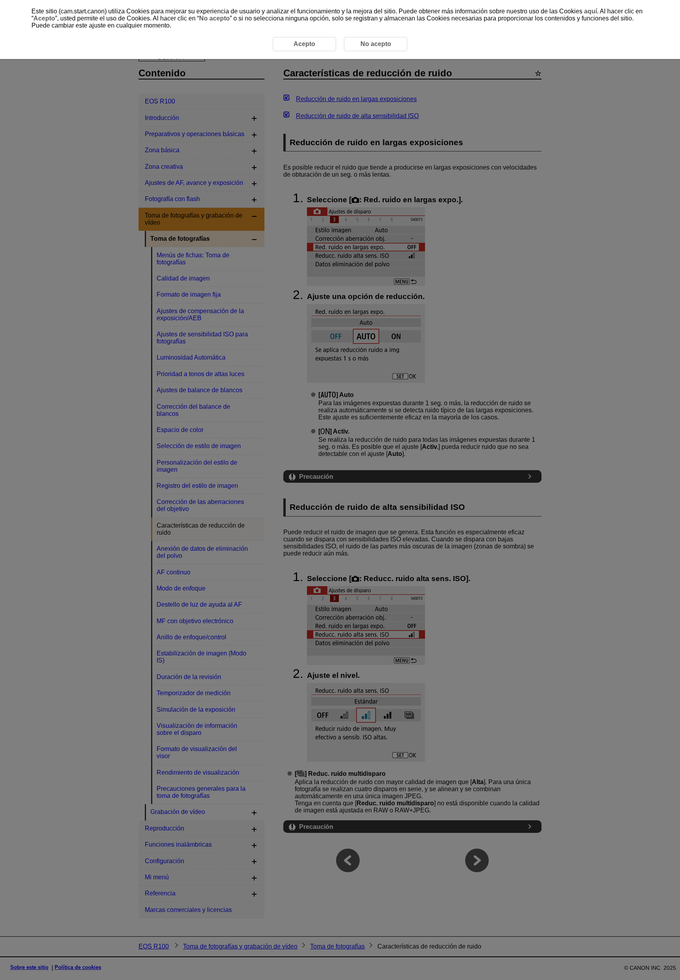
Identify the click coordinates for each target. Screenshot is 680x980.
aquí (590, 11)
